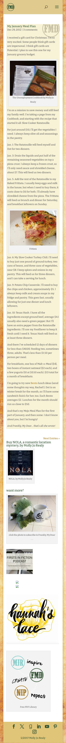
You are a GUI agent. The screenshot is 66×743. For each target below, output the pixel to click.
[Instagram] (34, 732)
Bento (34, 383)
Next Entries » (51, 438)
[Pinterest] (55, 726)
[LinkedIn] (39, 726)
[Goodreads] (30, 727)
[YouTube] (47, 726)
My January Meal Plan (21, 26)
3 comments (30, 29)
